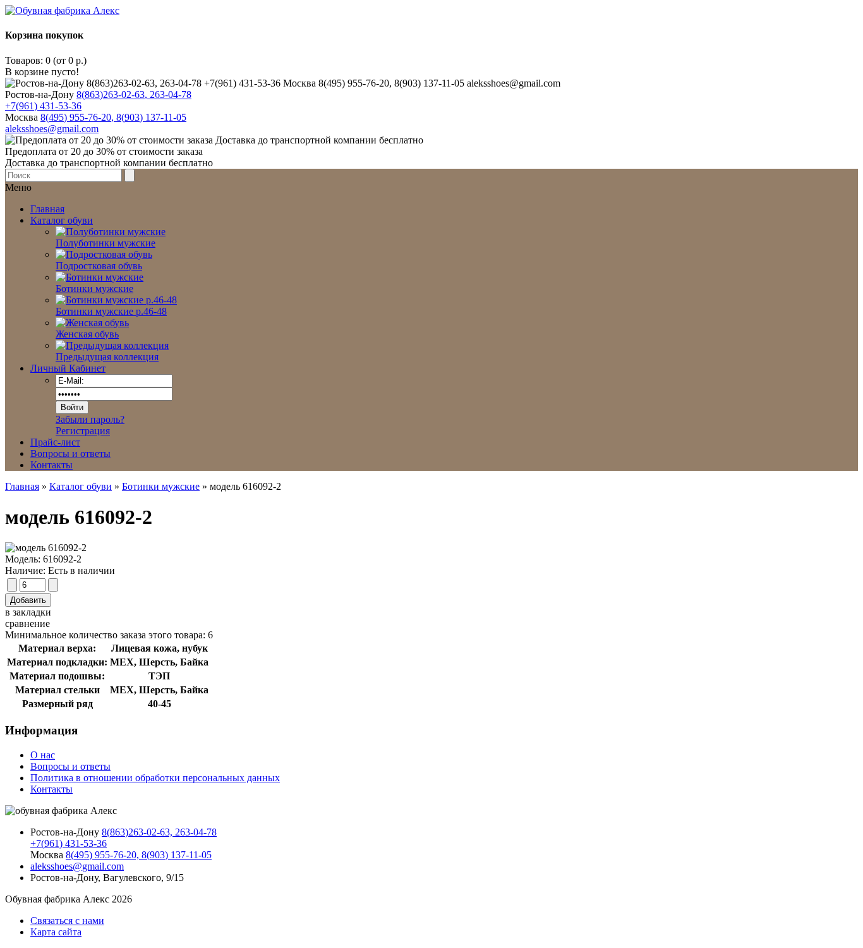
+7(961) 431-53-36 (43, 105)
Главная (22, 486)
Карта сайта (55, 932)
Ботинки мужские (161, 486)
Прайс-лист (55, 442)
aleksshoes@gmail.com (52, 128)
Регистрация (83, 430)
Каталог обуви (80, 486)
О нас (42, 755)
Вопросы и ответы (70, 453)
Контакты (51, 464)
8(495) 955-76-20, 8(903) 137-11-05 (113, 117)
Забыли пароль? (90, 419)
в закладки (28, 612)
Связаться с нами (67, 920)
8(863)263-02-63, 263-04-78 (133, 94)
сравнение (27, 623)
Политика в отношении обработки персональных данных (155, 777)
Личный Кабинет (68, 368)
